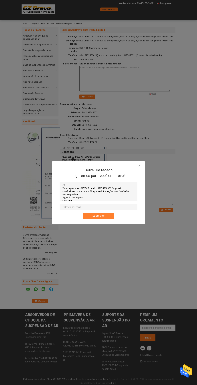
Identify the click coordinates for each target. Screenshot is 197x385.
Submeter (98, 215)
